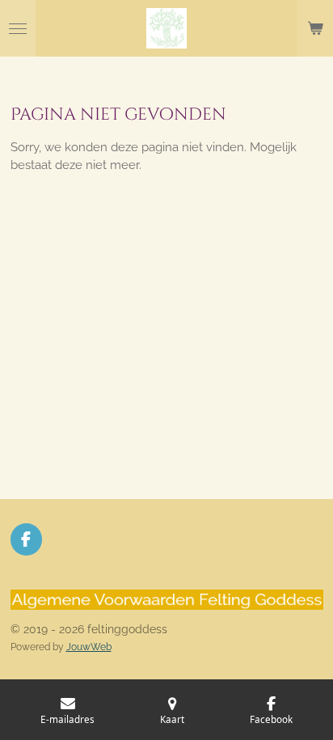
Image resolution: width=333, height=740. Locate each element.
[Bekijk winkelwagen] (315, 28)
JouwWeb (89, 647)
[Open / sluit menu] (18, 28)
